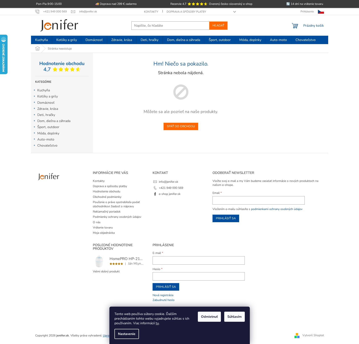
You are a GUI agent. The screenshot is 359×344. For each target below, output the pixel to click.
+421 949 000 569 (171, 188)
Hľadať (218, 26)
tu (157, 323)
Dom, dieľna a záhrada (53, 121)
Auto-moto (45, 139)
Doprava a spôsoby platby (186, 12)
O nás (97, 222)
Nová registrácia (163, 295)
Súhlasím (234, 316)
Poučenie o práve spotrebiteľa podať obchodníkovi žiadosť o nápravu (116, 204)
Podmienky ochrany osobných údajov (117, 217)
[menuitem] (41, 40)
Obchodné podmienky (107, 197)
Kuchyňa (43, 90)
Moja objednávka (104, 233)
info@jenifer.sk (168, 182)
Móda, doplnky (48, 133)
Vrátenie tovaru (103, 228)
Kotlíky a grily (47, 96)
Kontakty (151, 12)
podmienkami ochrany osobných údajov (276, 209)
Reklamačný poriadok (107, 212)
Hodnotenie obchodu (106, 191)
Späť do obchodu (181, 126)
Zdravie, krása (47, 108)
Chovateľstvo (47, 145)
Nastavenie (126, 334)
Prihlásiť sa (226, 218)
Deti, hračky (46, 115)
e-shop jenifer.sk (169, 194)
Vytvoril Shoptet (313, 335)
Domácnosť (45, 102)
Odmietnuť (209, 316)
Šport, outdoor (48, 127)
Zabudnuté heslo (164, 300)
